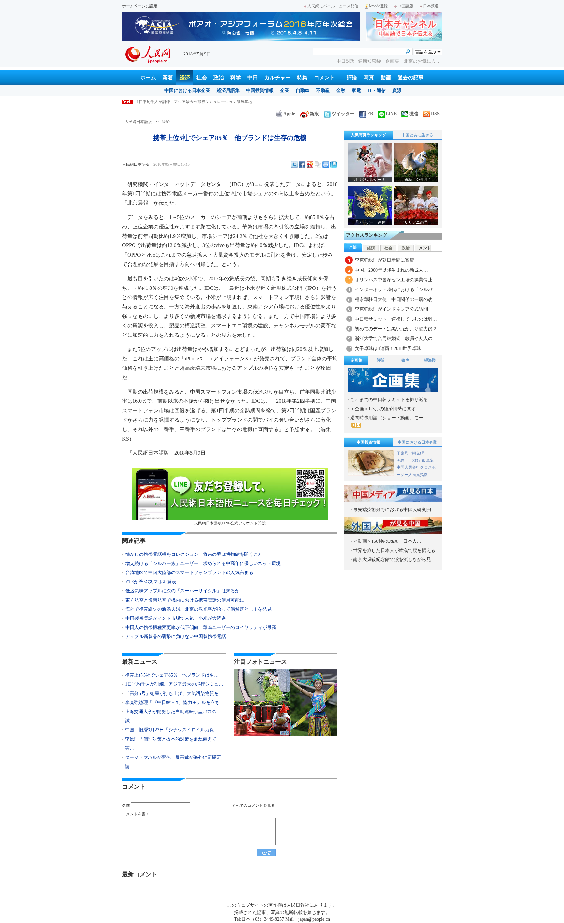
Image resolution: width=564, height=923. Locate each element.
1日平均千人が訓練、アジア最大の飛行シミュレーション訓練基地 (194, 102)
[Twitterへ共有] (294, 164)
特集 (302, 77)
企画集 (392, 61)
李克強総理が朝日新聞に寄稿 (384, 260)
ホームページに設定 (139, 6)
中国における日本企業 (187, 90)
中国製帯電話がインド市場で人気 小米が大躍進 (175, 618)
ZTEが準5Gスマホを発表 (150, 581)
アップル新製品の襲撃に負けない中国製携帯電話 (175, 636)
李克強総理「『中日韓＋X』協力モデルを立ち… (174, 702)
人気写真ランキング (368, 135)
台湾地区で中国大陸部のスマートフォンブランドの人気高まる (189, 572)
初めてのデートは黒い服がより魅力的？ (396, 328)
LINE (391, 113)
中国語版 (405, 6)
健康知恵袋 (370, 61)
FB (370, 113)
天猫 (401, 460)
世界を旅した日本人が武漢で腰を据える (394, 550)
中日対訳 (346, 61)
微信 (413, 113)
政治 (218, 77)
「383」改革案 (421, 460)
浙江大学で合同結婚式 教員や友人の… (396, 338)
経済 (185, 77)
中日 (252, 77)
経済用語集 (228, 90)
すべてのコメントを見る (253, 805)
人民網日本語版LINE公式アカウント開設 (230, 523)
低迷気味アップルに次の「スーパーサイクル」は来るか (182, 590)
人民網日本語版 (138, 121)
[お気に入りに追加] (333, 164)
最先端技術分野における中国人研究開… (394, 509)
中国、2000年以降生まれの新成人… (391, 270)
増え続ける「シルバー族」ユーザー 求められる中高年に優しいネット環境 (203, 563)
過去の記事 (411, 77)
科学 (235, 77)
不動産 (323, 90)
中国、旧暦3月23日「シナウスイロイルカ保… (172, 729)
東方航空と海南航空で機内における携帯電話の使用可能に (184, 600)
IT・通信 (377, 90)
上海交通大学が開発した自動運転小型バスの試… (170, 716)
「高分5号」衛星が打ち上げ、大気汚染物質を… (174, 693)
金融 (340, 90)
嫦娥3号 (418, 453)
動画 (386, 77)
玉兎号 (402, 453)
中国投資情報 (260, 90)
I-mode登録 (378, 6)
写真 (369, 77)
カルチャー (277, 77)
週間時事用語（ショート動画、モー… (389, 417)
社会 (201, 77)
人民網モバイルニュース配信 (332, 6)
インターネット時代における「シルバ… (396, 289)
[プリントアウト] (325, 164)
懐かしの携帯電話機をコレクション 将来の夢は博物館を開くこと (193, 554)
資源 (396, 90)
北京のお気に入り (422, 61)
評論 (352, 77)
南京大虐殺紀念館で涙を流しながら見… (394, 559)
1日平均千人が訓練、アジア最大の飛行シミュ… (174, 684)
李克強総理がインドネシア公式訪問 (391, 309)
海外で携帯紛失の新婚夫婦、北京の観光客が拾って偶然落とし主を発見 (198, 609)
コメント (324, 77)
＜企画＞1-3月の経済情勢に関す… (385, 408)
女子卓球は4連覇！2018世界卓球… (390, 348)
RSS (435, 113)
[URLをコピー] (318, 164)
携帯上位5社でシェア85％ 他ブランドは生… (172, 675)
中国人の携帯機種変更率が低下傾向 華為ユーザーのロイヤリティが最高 (200, 627)
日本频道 (431, 6)
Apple (289, 113)
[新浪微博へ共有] (310, 164)
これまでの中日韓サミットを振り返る (389, 399)
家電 (356, 90)
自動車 (302, 90)
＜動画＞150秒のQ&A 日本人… (387, 541)
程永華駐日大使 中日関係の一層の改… (396, 299)
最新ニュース (139, 661)
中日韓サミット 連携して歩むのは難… (396, 319)
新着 (168, 77)
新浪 (314, 113)
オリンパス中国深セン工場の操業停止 (393, 279)
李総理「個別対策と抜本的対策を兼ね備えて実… (170, 744)
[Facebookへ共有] (302, 164)
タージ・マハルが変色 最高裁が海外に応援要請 (173, 762)
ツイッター (343, 113)
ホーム (148, 77)
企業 (284, 90)
